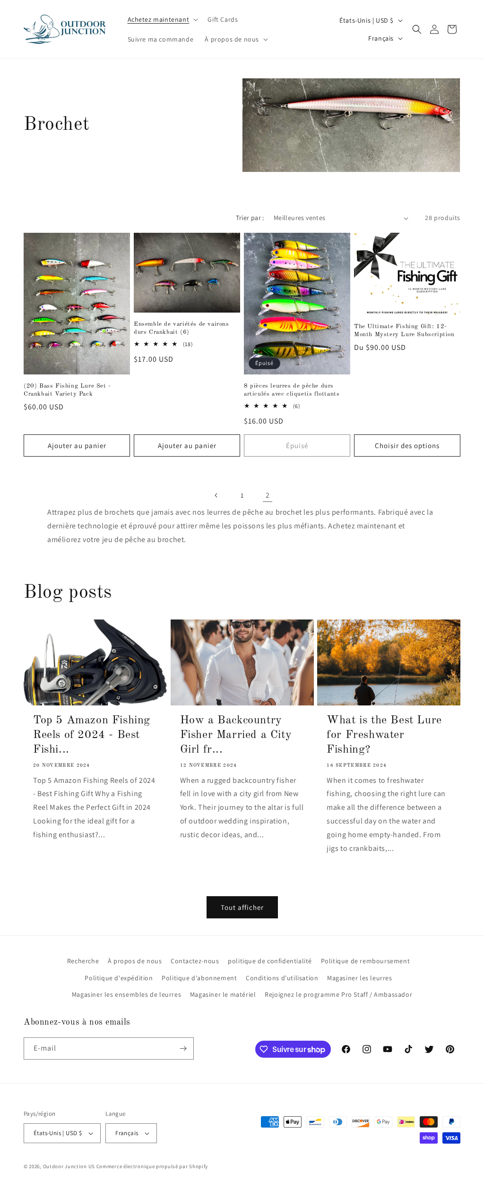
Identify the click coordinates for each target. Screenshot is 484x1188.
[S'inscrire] (183, 1048)
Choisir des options (407, 445)
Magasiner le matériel (223, 994)
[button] (162, 19)
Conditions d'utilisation (282, 978)
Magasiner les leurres (359, 978)
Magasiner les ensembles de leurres (126, 994)
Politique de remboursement (365, 961)
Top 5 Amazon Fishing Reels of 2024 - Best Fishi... (91, 735)
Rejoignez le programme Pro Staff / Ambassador (338, 994)
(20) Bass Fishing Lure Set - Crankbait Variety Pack (67, 390)
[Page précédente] (216, 495)
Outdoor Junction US (69, 1166)
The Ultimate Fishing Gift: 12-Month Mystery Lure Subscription (404, 330)
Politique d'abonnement (199, 978)
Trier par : (250, 217)
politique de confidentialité (270, 961)
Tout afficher (242, 907)
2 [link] (268, 495)
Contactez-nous (195, 961)
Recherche (83, 961)
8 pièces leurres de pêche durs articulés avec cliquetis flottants (291, 390)
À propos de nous (135, 961)
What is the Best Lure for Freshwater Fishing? (384, 735)
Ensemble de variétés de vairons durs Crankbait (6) (181, 328)
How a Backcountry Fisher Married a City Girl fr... (236, 735)
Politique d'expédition (119, 978)
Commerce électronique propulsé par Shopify (152, 1166)
